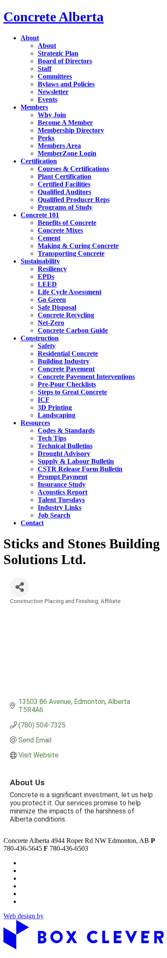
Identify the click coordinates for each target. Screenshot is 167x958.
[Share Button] (19, 587)
